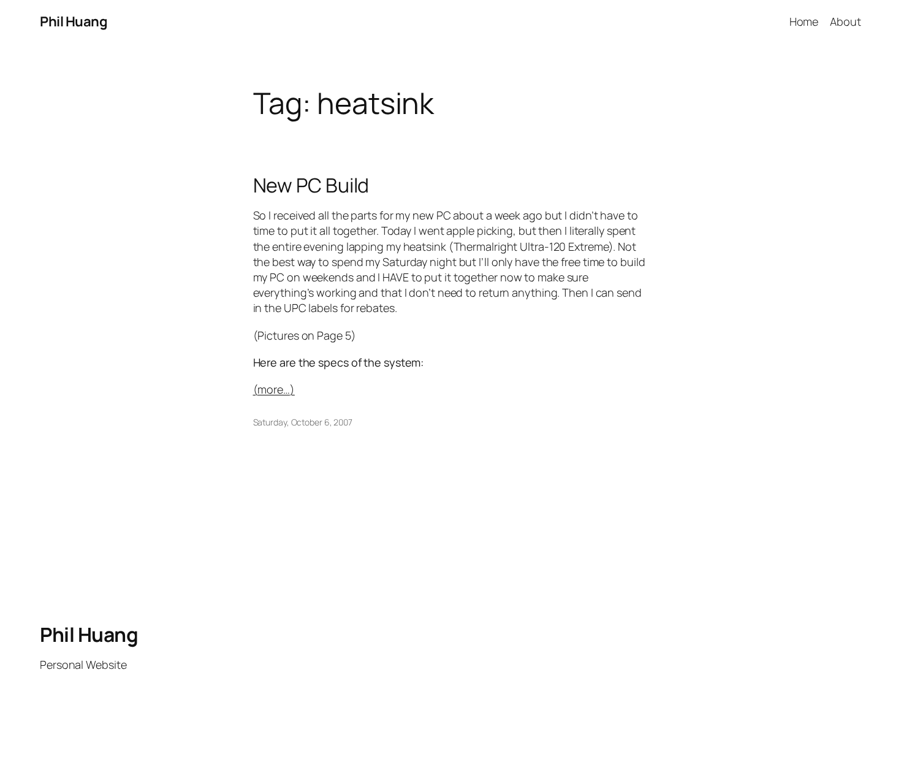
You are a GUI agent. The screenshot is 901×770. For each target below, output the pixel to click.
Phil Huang (73, 21)
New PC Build (311, 185)
